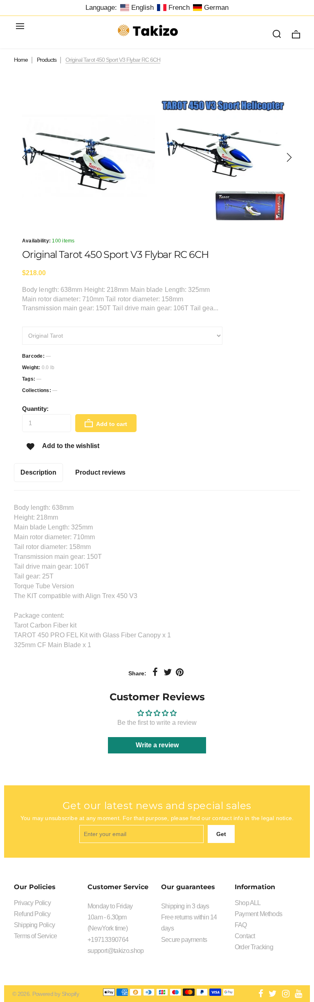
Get (221, 834)
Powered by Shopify (55, 994)
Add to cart (111, 424)
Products (46, 59)
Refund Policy (32, 913)
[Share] (155, 672)
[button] (25, 157)
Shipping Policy (34, 924)
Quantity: (35, 408)
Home (21, 59)
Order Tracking (254, 947)
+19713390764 (107, 939)
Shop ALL (248, 902)
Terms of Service (35, 936)
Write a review (157, 745)
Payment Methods (258, 913)
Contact (245, 936)
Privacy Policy (32, 902)
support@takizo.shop (115, 950)
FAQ (241, 924)
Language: (101, 7)
